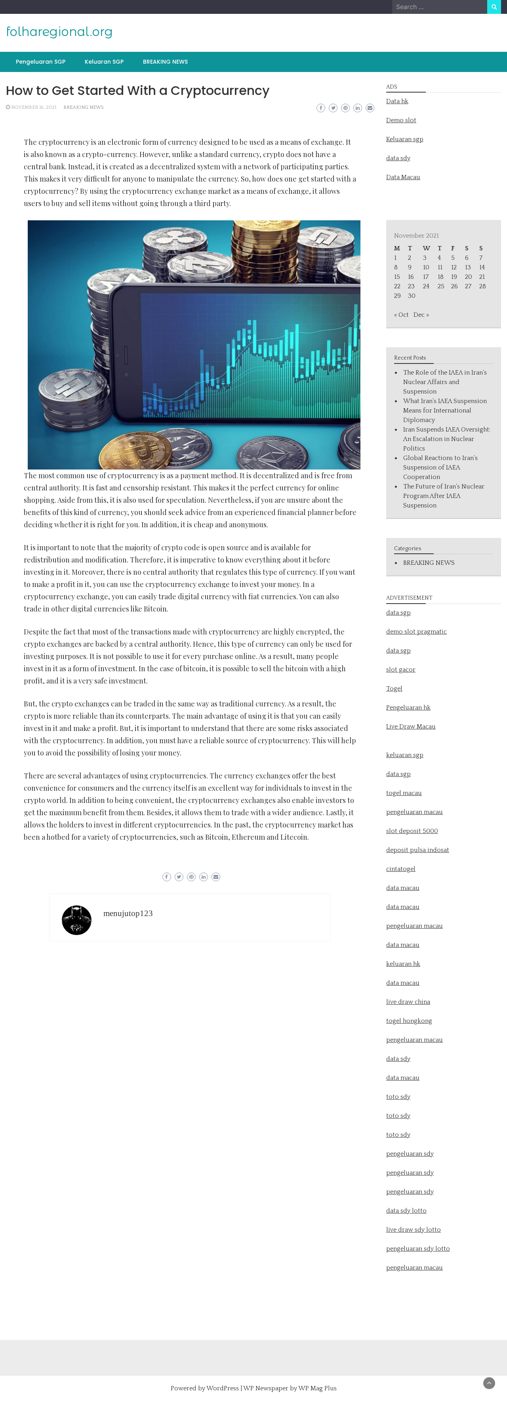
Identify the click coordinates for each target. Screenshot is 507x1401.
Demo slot (401, 120)
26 (454, 286)
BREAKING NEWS (165, 62)
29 (397, 295)
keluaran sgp (404, 755)
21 (482, 276)
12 (454, 267)
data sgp (398, 612)
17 (426, 276)
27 (468, 286)
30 (412, 295)
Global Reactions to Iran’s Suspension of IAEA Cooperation (440, 467)
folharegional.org (59, 31)
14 (482, 267)
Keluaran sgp (404, 139)
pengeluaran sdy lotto (418, 1248)
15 (397, 276)
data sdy (398, 158)
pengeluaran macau (414, 1267)
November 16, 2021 (33, 107)
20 (468, 276)
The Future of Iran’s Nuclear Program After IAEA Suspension (443, 496)
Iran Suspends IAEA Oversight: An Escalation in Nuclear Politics (446, 439)
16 (411, 276)
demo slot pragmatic (416, 631)
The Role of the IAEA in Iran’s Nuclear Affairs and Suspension (445, 382)
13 (468, 267)
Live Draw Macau (411, 726)
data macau (402, 945)
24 (426, 286)
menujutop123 (128, 913)
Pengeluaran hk (408, 707)
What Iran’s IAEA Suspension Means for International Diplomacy (445, 411)
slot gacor (401, 669)
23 (411, 286)
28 (482, 286)
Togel (394, 688)
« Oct (401, 314)
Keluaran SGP (104, 62)
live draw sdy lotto (413, 1229)
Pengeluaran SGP (40, 62)
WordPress (222, 1388)
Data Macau (403, 177)
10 (426, 267)
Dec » (421, 314)
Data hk (397, 101)
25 (441, 286)
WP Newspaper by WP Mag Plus (290, 1388)
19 (454, 276)
